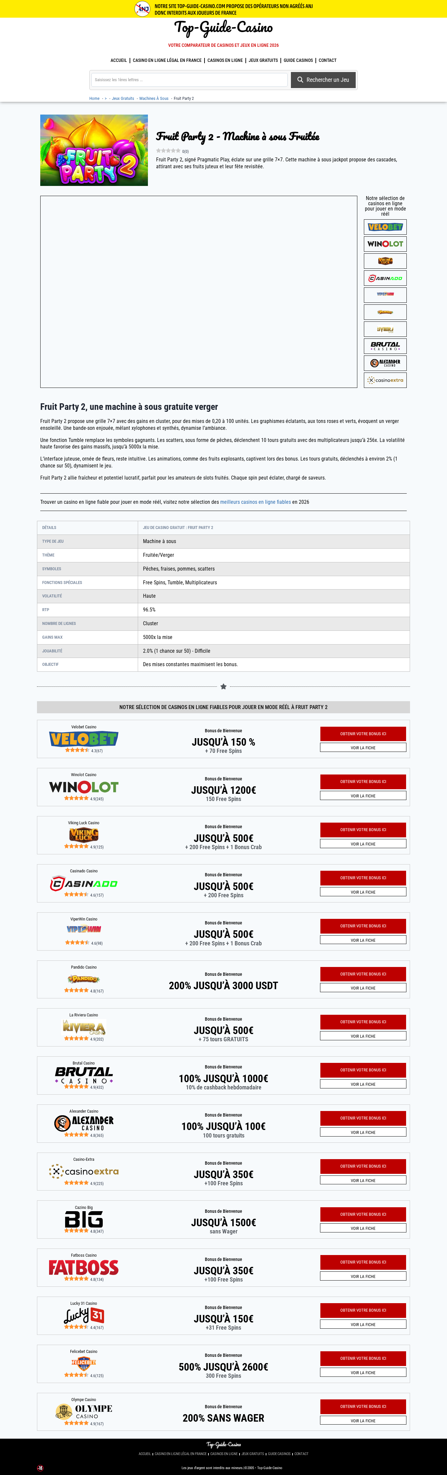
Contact (327, 60)
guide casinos (298, 60)
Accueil (119, 60)
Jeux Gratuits (263, 60)
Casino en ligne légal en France (167, 60)
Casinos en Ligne (225, 60)
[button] (363, 1406)
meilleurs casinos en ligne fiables (255, 502)
